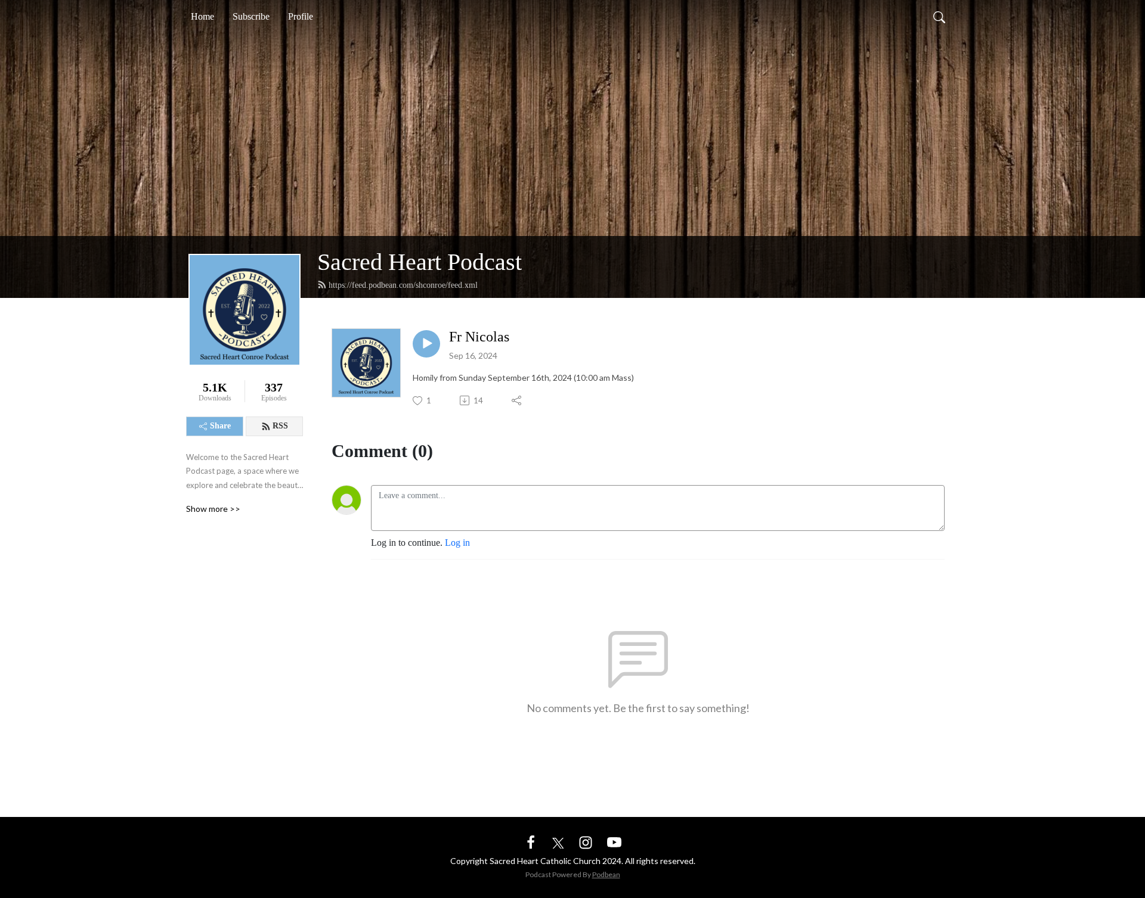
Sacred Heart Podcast (419, 261)
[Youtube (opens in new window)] (614, 842)
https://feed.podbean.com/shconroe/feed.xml (403, 285)
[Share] (517, 400)
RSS (280, 425)
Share (220, 425)
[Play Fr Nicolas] (426, 344)
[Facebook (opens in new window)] (531, 842)
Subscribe (251, 16)
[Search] (939, 17)
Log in (457, 542)
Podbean (606, 874)
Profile (300, 16)
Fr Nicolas (479, 336)
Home (202, 16)
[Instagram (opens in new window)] (585, 842)
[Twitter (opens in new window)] (558, 842)
